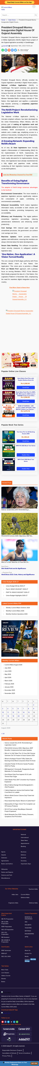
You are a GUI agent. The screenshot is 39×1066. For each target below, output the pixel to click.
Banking (23, 846)
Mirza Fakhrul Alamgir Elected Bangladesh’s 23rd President (19, 786)
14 (23, 712)
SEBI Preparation (6, 926)
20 (19, 716)
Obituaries (4, 869)
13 (18, 712)
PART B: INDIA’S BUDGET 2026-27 (17, 592)
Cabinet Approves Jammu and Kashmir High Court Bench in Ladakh (19, 791)
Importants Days (26, 863)
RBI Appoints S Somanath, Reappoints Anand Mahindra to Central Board (19, 770)
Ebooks (3, 978)
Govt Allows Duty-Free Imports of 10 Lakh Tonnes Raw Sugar (18, 775)
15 (29, 712)
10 (3, 712)
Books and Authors (7, 863)
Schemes (4, 857)
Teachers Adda (33, 889)
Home (3, 20)
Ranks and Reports (7, 872)
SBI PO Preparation (7, 919)
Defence (23, 855)
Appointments (25, 843)
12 (13, 712)
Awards (3, 855)
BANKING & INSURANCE (28, 918)
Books (3, 981)
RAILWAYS (28, 925)
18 (8, 716)
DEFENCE (28, 931)
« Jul (2, 733)
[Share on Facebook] (12, 50)
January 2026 (9, 687)
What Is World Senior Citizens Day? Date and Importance (19, 796)
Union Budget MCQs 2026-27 (15, 586)
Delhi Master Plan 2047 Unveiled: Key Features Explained (20, 781)
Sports (3, 852)
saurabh (5, 46)
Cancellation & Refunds (9, 1053)
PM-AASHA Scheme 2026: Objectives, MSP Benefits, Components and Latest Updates (19, 749)
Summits (23, 857)
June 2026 (8, 671)
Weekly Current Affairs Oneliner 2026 (18, 607)
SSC (26, 922)
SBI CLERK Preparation (5, 922)
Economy (23, 860)
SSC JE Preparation (7, 929)
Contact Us (28, 953)
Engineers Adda (13, 903)
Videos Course (5, 975)
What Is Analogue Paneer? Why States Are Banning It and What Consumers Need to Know (20, 760)
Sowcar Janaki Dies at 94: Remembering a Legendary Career (18, 744)
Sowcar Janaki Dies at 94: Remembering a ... (15, 509)
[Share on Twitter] (15, 50)
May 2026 (8, 674)
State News (12, 20)
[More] (33, 6)
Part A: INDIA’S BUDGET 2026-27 (17, 589)
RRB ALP (4, 953)
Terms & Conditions (24, 1053)
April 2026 (8, 677)
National (23, 834)
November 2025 (10, 693)
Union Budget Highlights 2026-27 (16, 595)
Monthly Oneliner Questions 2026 (16, 614)
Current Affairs (25, 894)
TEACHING (28, 928)
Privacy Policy (6, 1056)
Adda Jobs (15, 894)
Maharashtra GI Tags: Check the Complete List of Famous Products (20, 805)
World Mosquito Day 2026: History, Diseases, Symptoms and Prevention (19, 815)
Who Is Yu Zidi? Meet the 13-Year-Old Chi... (15, 562)
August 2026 (13, 665)
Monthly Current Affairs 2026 (15, 611)
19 (13, 716)
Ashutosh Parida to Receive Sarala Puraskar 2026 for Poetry (19, 765)
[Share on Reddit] (9, 50)
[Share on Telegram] (6, 50)
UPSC (26, 936)
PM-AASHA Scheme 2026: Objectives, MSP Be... (17, 536)
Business (23, 852)
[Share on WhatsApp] (2, 50)
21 (23, 716)
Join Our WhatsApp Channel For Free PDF (17, 174)
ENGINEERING (29, 933)
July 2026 (8, 668)
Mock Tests (4, 969)
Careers (30, 960)
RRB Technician (6, 950)
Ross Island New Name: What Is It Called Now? (20, 801)
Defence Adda (25, 897)
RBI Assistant (5, 937)
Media (26, 956)
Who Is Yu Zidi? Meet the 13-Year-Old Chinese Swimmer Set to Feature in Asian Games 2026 (20, 754)
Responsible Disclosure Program (12, 1050)
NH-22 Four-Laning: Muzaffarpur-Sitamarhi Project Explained (18, 810)
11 (8, 712)
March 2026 (8, 680)
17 (3, 716)
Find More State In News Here (19, 287)
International (24, 837)
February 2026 (9, 684)
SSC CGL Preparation (5, 933)
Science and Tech (6, 875)
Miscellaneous (5, 878)
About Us (27, 950)
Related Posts (6, 483)
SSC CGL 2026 (6, 956)
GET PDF (34, 1063)
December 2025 (10, 690)
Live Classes (5, 972)
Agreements (5, 860)
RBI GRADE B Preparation (5, 941)
